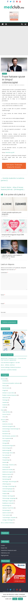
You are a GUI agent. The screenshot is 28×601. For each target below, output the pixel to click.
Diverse (4, 73)
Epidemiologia (5, 450)
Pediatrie (4, 493)
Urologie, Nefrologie (7, 520)
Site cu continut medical (7, 522)
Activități (4, 381)
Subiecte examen (6, 512)
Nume (3, 295)
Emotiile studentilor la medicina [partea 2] (12, 179)
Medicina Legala (6, 476)
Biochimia (4, 431)
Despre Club (4, 548)
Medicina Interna (6, 474)
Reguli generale (5, 555)
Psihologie (5, 400)
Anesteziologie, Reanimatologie (10, 428)
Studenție (4, 405)
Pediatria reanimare (7, 491)
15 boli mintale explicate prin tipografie (11, 213)
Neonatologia (5, 479)
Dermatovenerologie (7, 445)
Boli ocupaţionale (6, 438)
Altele (3, 421)
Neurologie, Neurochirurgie (9, 481)
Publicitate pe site (5, 553)
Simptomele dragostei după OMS (13, 235)
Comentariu (4, 272)
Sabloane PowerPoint (7, 508)
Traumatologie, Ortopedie (9, 517)
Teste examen (6, 515)
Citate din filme (6, 412)
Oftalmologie (5, 484)
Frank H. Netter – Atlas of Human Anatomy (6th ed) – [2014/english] (13, 188)
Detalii (20, 599)
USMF (3, 407)
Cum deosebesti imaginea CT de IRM (10, 362)
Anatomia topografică (7, 426)
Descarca (3, 419)
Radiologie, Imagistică (7, 500)
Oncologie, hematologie (8, 486)
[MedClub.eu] (2, 24)
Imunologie (5, 467)
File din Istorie (5, 388)
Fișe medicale (5, 455)
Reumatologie (5, 505)
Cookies (3, 545)
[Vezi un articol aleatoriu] (25, 24)
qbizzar (12, 85)
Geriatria (4, 462)
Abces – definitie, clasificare (8, 365)
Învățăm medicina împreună (9, 395)
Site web (3, 312)
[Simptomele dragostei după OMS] (14, 220)
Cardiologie (5, 440)
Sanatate (4, 402)
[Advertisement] (14, 41)
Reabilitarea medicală (7, 503)
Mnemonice (5, 397)
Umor (3, 417)
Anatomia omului (6, 424)
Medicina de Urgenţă (7, 472)
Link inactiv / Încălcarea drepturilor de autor (14, 166)
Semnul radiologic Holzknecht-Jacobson (11, 367)
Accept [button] (14, 599)
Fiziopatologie (5, 460)
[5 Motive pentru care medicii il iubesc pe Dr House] (14, 241)
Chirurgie (4, 443)
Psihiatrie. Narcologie (7, 496)
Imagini (4, 390)
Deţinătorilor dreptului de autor (8, 550)
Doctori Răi (5, 414)
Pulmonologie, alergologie (9, 498)
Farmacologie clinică (7, 452)
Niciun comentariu (20, 85)
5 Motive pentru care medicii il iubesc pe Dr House (12, 256)
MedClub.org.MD (10, 152)
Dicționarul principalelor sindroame (11, 383)
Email (3, 303)
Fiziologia (4, 457)
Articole (3, 379)
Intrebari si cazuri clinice (8, 393)
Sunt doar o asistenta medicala (8, 369)
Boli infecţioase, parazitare (9, 436)
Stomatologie (5, 510)
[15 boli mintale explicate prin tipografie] (14, 198)
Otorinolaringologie (7, 488)
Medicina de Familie (7, 469)
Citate (2, 410)
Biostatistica (5, 433)
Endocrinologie (6, 448)
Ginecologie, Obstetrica (8, 464)
